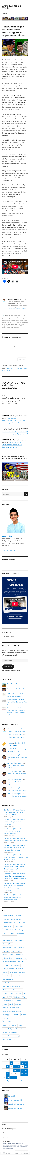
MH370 (5, 972)
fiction (5, 944)
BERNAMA (17, 923)
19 (26, 1070)
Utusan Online (20, 1029)
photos (11, 993)
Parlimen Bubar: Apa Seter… (17, 790)
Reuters (18, 1000)
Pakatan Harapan (18, 976)
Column (5, 1137)
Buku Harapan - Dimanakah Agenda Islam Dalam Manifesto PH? (17, 702)
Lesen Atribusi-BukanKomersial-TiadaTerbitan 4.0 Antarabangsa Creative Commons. (13, 420)
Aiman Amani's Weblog (16, 1100)
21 (7, 1074)
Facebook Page (8, 560)
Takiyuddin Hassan (7, 326)
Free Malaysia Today (9, 947)
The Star (16, 1015)
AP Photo (18, 915)
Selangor (18, 1004)
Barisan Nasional (16, 919)
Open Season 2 (12, 684)
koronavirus (19, 954)
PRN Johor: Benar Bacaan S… (17, 796)
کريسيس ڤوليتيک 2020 (9, 1039)
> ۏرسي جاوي (6, 1141)
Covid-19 (5, 930)
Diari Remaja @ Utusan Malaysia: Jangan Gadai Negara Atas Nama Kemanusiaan (14, 897)
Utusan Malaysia (8, 1029)
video (5, 1032)
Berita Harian (7, 923)
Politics (20, 317)
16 (15, 1070)
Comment (21, 359)
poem (5, 997)
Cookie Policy (10, 1148)
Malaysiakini (19, 969)
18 (22, 1070)
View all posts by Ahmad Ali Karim (17, 308)
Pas (4, 986)
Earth (12, 933)
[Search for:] (13, 494)
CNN (22, 926)
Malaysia (17, 965)
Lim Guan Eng (7, 965)
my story (22, 972)
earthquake (20, 933)
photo (5, 993)
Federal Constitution (10, 937)
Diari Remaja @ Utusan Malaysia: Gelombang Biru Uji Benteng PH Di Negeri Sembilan (16, 857)
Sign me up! (8, 667)
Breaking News (6, 317)
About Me (5, 1133)
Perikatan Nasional (13, 986)
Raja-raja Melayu (18, 324)
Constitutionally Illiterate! (15, 689)
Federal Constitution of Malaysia (13, 940)
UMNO (14, 1025)
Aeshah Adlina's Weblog (16, 1104)
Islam (13, 951)
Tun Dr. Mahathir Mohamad (12, 1022)
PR (10, 997)
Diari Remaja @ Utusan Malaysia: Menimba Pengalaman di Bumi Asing (14, 822)
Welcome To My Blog (9, 1129)
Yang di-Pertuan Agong (12, 327)
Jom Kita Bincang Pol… (15, 755)
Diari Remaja (19, 930)
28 (8, 1077)
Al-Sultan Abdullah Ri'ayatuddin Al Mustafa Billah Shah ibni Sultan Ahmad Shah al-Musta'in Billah (14, 320)
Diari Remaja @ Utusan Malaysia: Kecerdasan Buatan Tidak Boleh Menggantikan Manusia (15, 848)
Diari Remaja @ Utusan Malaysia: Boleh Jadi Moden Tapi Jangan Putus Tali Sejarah (14, 812)
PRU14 (24, 997)
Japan (5, 954)
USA (20, 1025)
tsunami (5, 1018)
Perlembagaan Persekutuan (12, 990)
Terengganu (7, 1015)
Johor (11, 954)
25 (22, 1074)
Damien (10, 743)
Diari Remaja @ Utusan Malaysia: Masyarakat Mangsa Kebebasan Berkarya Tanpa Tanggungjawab (15, 876)
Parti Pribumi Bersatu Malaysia (13, 983)
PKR (24, 993)
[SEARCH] (26, 494)
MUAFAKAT (13, 972)
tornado (23, 1015)
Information (14, 317)
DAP (11, 930)
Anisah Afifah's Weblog (15, 1108)
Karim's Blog (12, 1096)
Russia (5, 1004)
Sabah (11, 1004)
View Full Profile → (8, 550)
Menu (5, 13)
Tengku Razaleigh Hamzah (12, 1011)
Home (4, 1124)
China (16, 926)
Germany (21, 947)
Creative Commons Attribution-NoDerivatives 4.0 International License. (12, 445)
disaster (5, 933)
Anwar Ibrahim (8, 915)
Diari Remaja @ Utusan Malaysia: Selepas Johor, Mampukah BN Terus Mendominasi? (14, 866)
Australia (6, 919)
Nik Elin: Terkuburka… (15, 749)
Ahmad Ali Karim (9, 315)
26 (26, 1074)
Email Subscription (10, 646)
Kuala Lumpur (21, 958)
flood (10, 944)
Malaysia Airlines (8, 969)
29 (11, 1077)
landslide (21, 961)
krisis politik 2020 (15, 322)
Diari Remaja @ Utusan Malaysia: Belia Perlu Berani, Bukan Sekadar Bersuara (14, 831)
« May (7, 1081)
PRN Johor (16, 997)
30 (15, 1077)
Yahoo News (12, 1032)
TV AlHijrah (6, 1025)
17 (18, 1070)
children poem (8, 926)
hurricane (6, 951)
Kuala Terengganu (9, 961)
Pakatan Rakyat (8, 979)
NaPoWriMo (7, 976)
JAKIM (19, 951)
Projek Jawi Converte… (15, 735)
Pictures (18, 993)
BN (24, 923)
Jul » (22, 1081)
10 (18, 1067)
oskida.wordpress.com (15, 622)
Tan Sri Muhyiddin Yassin (11, 1007)
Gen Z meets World (10, 574)
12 (26, 1067)
